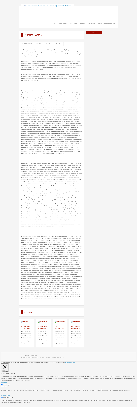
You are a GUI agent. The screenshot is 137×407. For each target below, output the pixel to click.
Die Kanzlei (73, 23)
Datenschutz (34, 355)
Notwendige (6, 385)
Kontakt (82, 23)
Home (54, 23)
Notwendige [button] (4, 382)
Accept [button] (67, 362)
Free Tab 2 (49, 43)
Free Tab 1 (39, 43)
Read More (72, 362)
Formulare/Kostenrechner (106, 23)
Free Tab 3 (58, 43)
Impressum (91, 23)
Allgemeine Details (26, 43)
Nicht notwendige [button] (5, 395)
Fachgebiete (63, 23)
